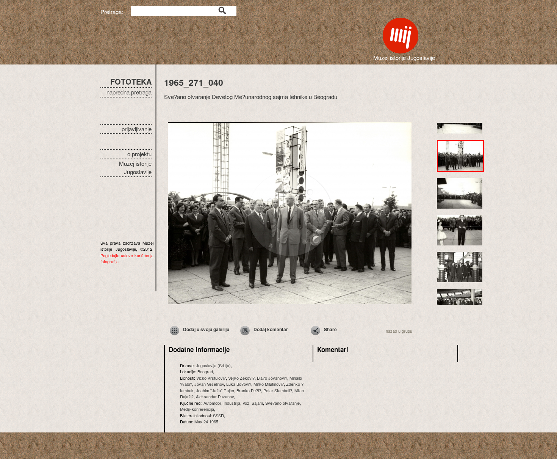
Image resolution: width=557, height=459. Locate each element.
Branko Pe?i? (248, 390)
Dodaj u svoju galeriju (206, 329)
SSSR (218, 415)
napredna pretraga (129, 92)
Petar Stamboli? (277, 390)
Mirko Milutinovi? (268, 384)
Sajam (257, 403)
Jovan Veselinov (209, 384)
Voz (246, 403)
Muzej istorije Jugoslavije (135, 167)
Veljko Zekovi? (241, 378)
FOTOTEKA (131, 81)
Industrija (232, 403)
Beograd (205, 371)
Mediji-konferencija (197, 409)
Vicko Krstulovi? (211, 378)
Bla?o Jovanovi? (272, 378)
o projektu (139, 154)
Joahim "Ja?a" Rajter (215, 390)
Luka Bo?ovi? (238, 384)
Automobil (212, 403)
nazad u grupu (399, 331)
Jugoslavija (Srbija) (213, 365)
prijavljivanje (137, 129)
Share (330, 329)
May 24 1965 (206, 421)
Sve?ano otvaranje (282, 403)
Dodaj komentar (270, 329)
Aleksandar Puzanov (215, 396)
